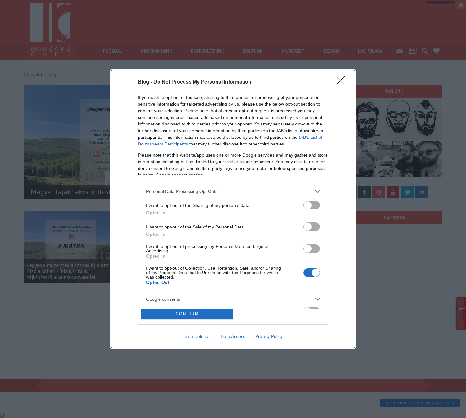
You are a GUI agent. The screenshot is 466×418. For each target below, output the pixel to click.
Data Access (233, 336)
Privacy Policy (269, 336)
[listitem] (233, 191)
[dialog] (233, 209)
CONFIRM (187, 314)
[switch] (311, 205)
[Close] (343, 82)
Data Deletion (197, 336)
